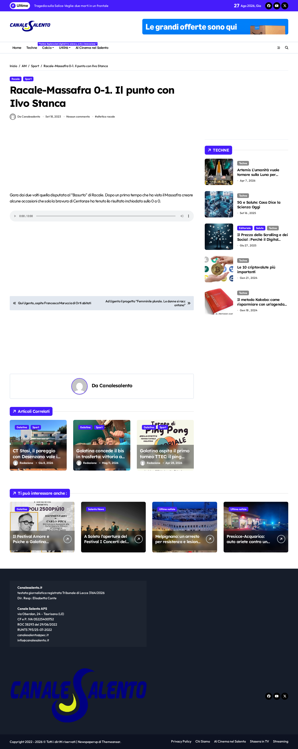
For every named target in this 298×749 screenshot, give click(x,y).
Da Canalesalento (28, 116)
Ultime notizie (167, 509)
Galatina (22, 427)
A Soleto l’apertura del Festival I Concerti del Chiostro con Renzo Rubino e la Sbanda (105, 544)
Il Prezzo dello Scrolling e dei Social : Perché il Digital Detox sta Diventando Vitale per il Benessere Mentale (262, 241)
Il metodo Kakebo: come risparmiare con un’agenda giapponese (260, 304)
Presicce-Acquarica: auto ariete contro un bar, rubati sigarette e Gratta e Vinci (247, 544)
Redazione (26, 463)
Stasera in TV (259, 741)
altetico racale (106, 116)
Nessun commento (78, 116)
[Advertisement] (102, 162)
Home (16, 48)
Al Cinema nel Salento (92, 48)
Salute (260, 228)
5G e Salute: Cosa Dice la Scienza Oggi (258, 204)
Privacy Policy (181, 741)
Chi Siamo (202, 741)
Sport (28, 78)
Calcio (46, 48)
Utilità (63, 48)
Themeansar (111, 742)
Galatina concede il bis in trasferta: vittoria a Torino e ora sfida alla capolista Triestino (100, 459)
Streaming (280, 741)
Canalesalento (115, 385)
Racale (16, 78)
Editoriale (245, 228)
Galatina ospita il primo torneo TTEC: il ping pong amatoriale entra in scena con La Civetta (165, 459)
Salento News (96, 509)
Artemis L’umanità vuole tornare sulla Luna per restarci (258, 175)
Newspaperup (88, 742)
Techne (33, 46)
